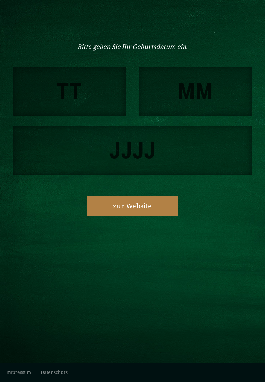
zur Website (132, 205)
